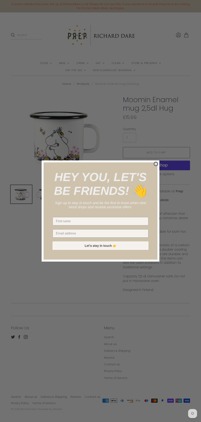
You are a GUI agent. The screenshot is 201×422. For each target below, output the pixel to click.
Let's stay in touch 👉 (101, 245)
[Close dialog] (156, 164)
